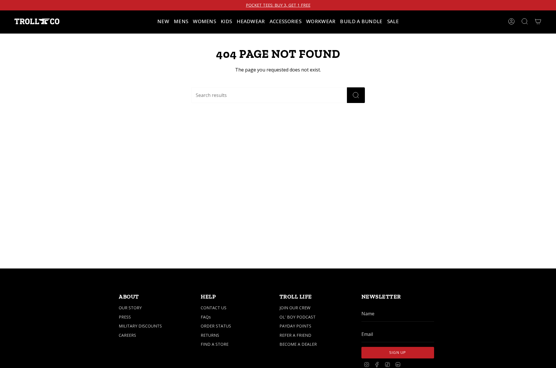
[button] (181, 21)
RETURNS (210, 335)
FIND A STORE (214, 344)
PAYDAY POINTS (295, 326)
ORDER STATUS (216, 326)
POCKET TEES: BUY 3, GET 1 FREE (278, 5)
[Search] (356, 95)
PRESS (125, 317)
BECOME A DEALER (298, 344)
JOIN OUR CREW (294, 307)
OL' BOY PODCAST (297, 317)
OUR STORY (130, 307)
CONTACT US (213, 307)
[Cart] (538, 21)
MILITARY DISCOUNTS (140, 326)
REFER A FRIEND (295, 335)
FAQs (206, 317)
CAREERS (127, 335)
